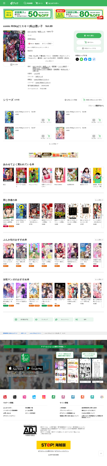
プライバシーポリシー (66, 410)
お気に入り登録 (72, 100)
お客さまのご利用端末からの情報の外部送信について (92, 416)
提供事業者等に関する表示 (89, 408)
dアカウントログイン (9, 416)
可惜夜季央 (45, 68)
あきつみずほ (32, 31)
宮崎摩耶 (56, 69)
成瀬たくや (36, 68)
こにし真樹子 (62, 66)
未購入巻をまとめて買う (94, 100)
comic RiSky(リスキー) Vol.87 (25, 128)
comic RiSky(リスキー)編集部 (42, 69)
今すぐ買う (90, 35)
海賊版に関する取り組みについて (69, 416)
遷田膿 (54, 66)
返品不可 (30, 50)
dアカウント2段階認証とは (67, 413)
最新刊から (100, 106)
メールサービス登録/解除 (10, 410)
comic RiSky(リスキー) (41, 79)
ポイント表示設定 (30, 413)
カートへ (90, 42)
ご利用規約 (63, 408)
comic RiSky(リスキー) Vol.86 (76, 128)
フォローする (52, 32)
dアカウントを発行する (46, 451)
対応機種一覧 (29, 408)
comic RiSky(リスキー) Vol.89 (25, 112)
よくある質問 (29, 410)
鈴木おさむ (64, 69)
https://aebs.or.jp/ (46, 433)
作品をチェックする (90, 48)
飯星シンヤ (41, 31)
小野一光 (35, 71)
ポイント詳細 (46, 43)
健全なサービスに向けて (89, 410)
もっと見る (98, 200)
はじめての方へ (7, 408)
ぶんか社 (37, 73)
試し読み (15, 64)
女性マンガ (39, 76)
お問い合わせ (7, 413)
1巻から (91, 106)
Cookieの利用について (88, 413)
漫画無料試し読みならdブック (10, 333)
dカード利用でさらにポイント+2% (37, 47)
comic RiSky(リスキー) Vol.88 (76, 112)
